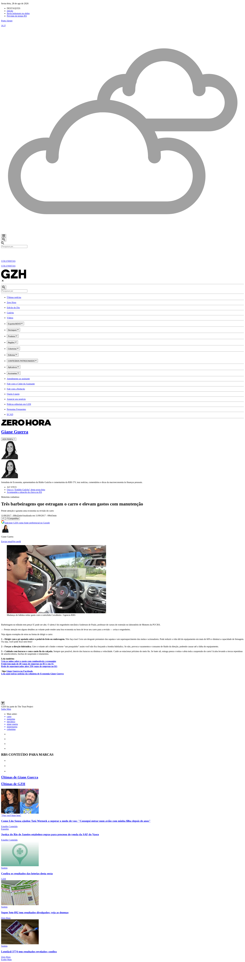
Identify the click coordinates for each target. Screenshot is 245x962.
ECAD (10, 414)
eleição (10, 11)
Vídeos (10, 318)
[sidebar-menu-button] (3, 235)
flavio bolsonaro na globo (18, 13)
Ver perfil (16, 541)
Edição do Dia (13, 307)
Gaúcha (10, 312)
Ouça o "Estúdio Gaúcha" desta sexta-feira (26, 489)
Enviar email (6, 541)
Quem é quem (13, 394)
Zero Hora (11, 302)
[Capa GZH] (122, 253)
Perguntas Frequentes (16, 409)
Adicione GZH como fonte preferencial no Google (27, 523)
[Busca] (3, 239)
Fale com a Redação (16, 389)
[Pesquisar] (3, 287)
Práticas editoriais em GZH (19, 404)
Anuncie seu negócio (16, 399)
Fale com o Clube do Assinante (21, 384)
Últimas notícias (14, 297)
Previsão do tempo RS (17, 16)
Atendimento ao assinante (18, 378)
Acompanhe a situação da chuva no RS (24, 492)
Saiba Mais (6, 709)
